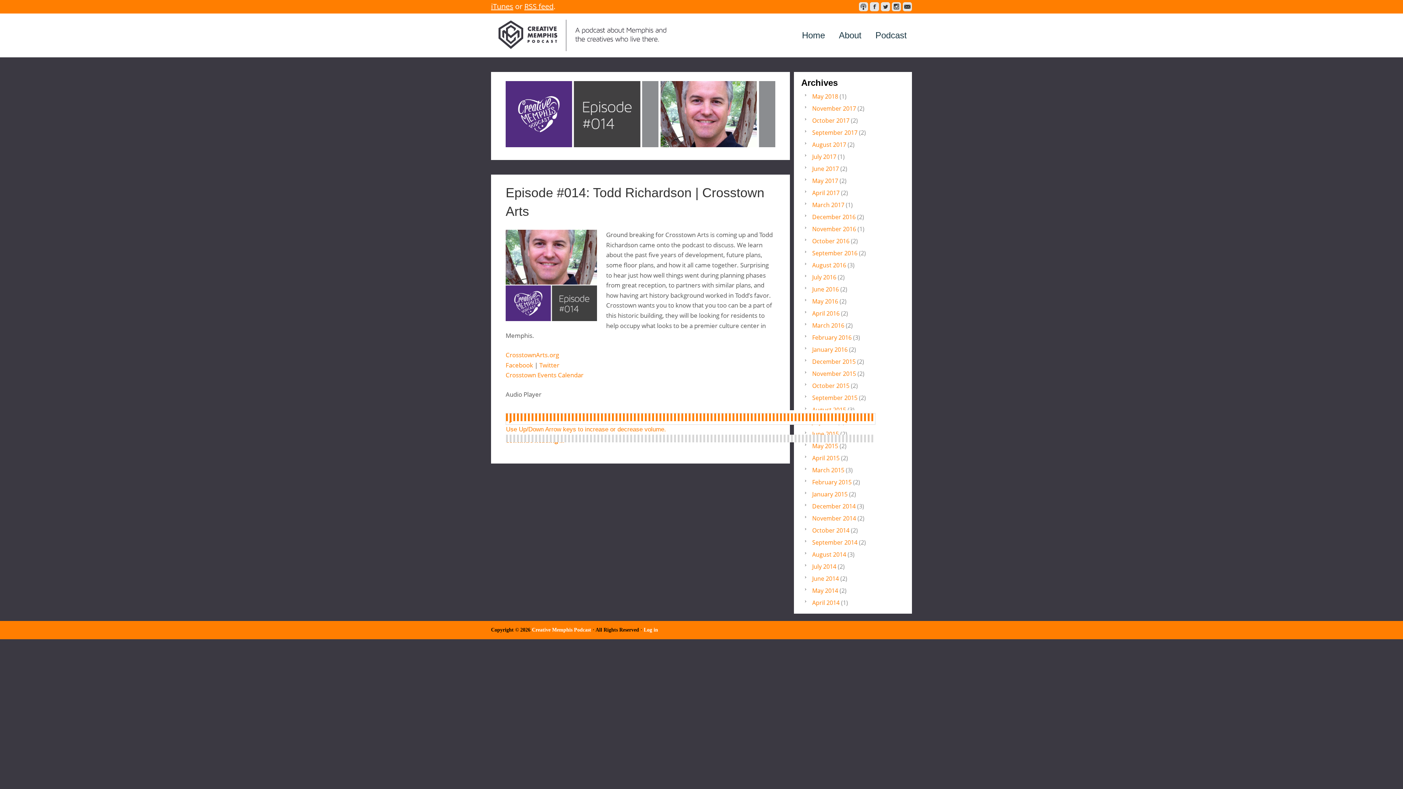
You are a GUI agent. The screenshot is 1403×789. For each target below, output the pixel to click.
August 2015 (829, 410)
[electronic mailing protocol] (907, 6)
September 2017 (835, 133)
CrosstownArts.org (532, 355)
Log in (651, 630)
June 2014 (825, 579)
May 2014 (825, 591)
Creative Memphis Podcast (582, 35)
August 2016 (829, 265)
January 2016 (830, 350)
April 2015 (826, 458)
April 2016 (826, 313)
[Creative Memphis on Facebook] (874, 6)
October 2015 (830, 386)
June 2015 (825, 434)
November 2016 (834, 229)
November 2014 (834, 518)
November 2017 (834, 108)
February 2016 (832, 337)
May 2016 (825, 301)
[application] (690, 417)
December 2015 (834, 362)
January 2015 (830, 494)
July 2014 (824, 567)
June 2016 (825, 289)
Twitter (549, 365)
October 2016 (830, 241)
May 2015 (825, 446)
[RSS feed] (863, 6)
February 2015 (832, 482)
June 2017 (825, 169)
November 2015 (834, 374)
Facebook (519, 365)
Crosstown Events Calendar (544, 375)
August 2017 (829, 145)
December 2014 (834, 506)
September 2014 (835, 542)
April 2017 (826, 193)
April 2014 (826, 603)
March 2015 (828, 470)
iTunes (502, 6)
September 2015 (835, 398)
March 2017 (828, 205)
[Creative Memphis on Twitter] (885, 6)
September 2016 (835, 253)
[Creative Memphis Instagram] (896, 6)
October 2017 (830, 121)
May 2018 (825, 96)
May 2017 (825, 181)
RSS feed (539, 6)
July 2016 (824, 277)
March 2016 (828, 325)
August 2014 (829, 554)
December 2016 (834, 217)
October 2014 (830, 530)
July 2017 (824, 157)
